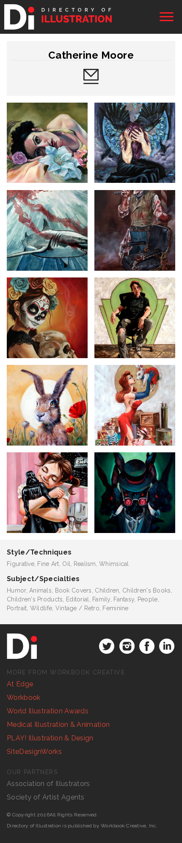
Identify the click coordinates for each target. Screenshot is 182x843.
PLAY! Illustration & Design (50, 738)
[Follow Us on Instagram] (127, 646)
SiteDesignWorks (34, 752)
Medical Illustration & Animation (58, 725)
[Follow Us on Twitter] (106, 646)
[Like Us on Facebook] (146, 646)
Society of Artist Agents (46, 797)
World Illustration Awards (47, 711)
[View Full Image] (47, 143)
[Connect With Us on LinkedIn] (166, 646)
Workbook (24, 697)
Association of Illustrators (48, 784)
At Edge (20, 684)
